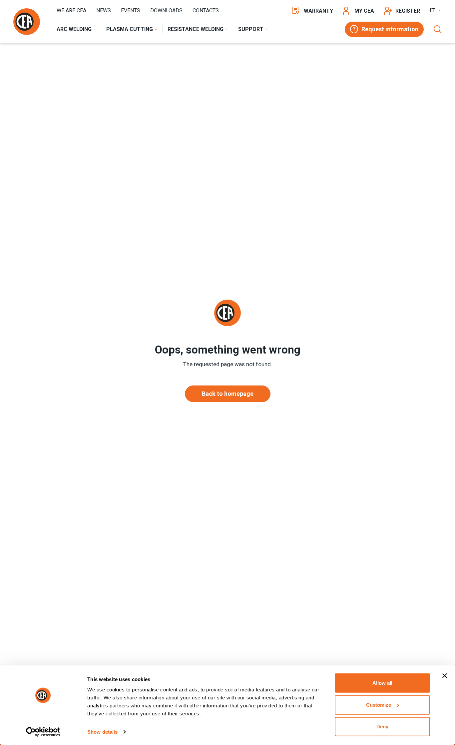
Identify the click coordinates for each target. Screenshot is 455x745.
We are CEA (71, 10)
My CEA (364, 11)
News (103, 10)
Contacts (206, 10)
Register (407, 11)
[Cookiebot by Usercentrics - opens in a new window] (43, 732)
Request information (389, 29)
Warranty (318, 11)
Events (130, 10)
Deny (382, 726)
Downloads (166, 10)
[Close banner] (444, 675)
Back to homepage (227, 393)
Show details (102, 732)
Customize (378, 704)
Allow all (382, 683)
